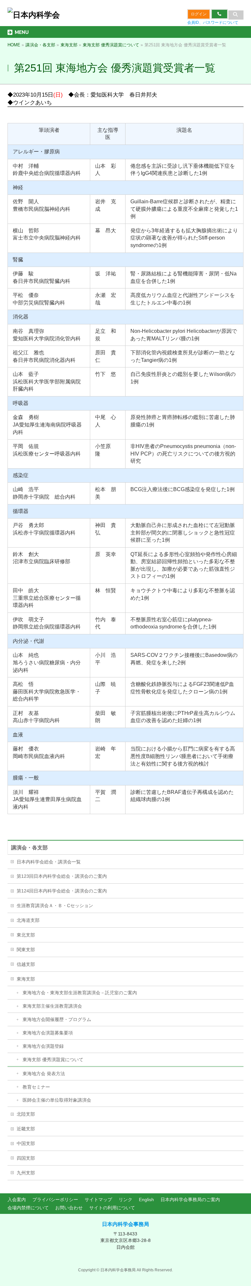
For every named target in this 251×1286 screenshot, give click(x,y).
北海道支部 (28, 920)
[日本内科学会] (34, 14)
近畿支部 (26, 1128)
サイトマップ (98, 1199)
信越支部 (26, 964)
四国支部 (26, 1158)
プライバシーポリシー (55, 1199)
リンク (125, 1199)
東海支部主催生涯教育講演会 (52, 1006)
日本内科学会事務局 (125, 1224)
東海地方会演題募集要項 (48, 1032)
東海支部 (26, 979)
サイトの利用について (112, 1207)
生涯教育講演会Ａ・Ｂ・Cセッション (55, 905)
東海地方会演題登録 (43, 1046)
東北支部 (26, 934)
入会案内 (17, 1199)
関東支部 (26, 949)
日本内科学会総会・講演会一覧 (49, 861)
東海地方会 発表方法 (44, 1073)
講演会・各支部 (29, 847)
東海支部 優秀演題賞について (53, 1059)
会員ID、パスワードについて (212, 22)
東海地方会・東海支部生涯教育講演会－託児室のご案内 (80, 992)
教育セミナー (36, 1087)
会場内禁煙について (28, 1207)
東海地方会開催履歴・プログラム (57, 1019)
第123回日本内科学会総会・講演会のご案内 (62, 876)
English (146, 1199)
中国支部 (26, 1143)
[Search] (235, 15)
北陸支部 (26, 1114)
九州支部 (26, 1172)
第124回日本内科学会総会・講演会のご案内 (62, 890)
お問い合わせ (69, 1207)
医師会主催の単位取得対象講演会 (57, 1100)
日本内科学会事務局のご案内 (190, 1199)
